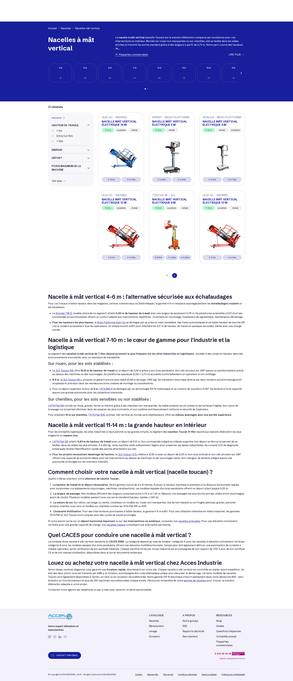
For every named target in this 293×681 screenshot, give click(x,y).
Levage (153, 631)
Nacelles (154, 620)
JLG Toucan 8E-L (72, 379)
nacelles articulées (189, 521)
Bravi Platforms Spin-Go (111, 322)
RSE (185, 626)
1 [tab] (145, 88)
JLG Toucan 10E (65, 370)
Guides (220, 626)
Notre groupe (190, 620)
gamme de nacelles (195, 580)
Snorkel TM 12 (64, 313)
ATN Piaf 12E (61, 441)
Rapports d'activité (193, 631)
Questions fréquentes (228, 631)
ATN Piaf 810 (57, 405)
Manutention (156, 626)
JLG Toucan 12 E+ (128, 454)
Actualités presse (226, 636)
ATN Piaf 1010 (97, 414)
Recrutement (190, 636)
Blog (219, 620)
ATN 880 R (106, 388)
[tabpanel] (60, 73)
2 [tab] (147, 88)
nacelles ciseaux (116, 524)
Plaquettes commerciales (224, 643)
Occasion (154, 636)
